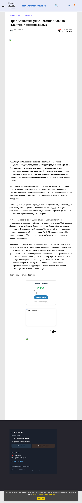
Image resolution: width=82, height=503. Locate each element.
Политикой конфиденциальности (44, 494)
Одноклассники (43, 446)
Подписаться (41, 297)
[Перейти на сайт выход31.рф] (41, 317)
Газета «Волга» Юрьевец (33, 6)
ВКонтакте (21, 446)
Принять (41, 498)
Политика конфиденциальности (21, 466)
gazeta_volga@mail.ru (21, 442)
